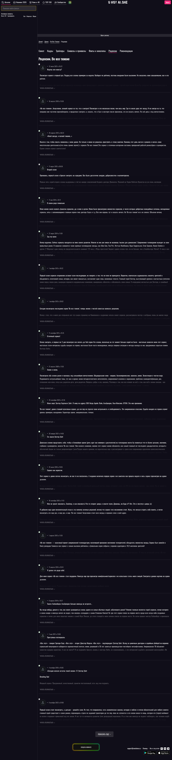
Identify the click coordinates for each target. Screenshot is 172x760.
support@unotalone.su (134, 748)
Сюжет (41, 51)
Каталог (7, 2)
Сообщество (61, 2)
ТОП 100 (48, 2)
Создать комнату (86, 747)
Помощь (145, 748)
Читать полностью (46, 88)
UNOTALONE (117, 2)
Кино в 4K (36, 2)
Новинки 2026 (21, 2)
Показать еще (104, 734)
